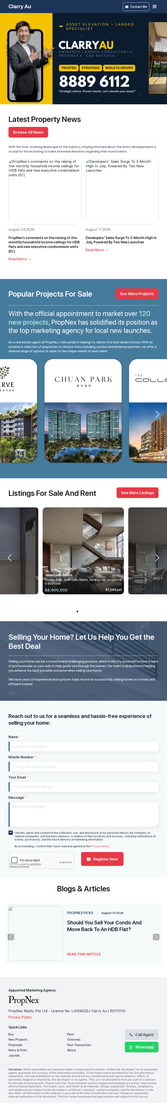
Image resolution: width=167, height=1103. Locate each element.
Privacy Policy (100, 846)
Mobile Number (22, 757)
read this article (84, 954)
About (71, 1050)
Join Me (14, 1056)
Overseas (73, 1040)
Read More (18, 259)
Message (17, 798)
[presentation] (18, 216)
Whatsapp (144, 1047)
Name (14, 737)
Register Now (105, 859)
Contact (138, 7)
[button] (77, 611)
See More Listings (137, 492)
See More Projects (137, 293)
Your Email (18, 777)
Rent (70, 1034)
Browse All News (28, 132)
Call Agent (144, 1034)
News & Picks (17, 1050)
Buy (11, 1034)
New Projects (17, 1040)
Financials (15, 1045)
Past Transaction (79, 1045)
